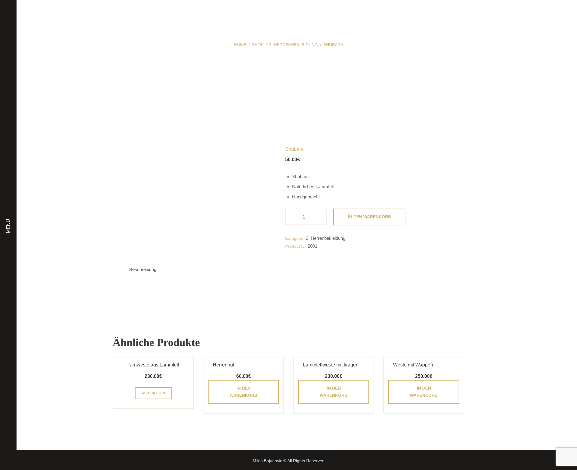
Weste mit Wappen (413, 364)
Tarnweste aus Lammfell (153, 364)
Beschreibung (142, 269)
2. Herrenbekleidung (293, 44)
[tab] (142, 269)
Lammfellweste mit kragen (331, 364)
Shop (258, 44)
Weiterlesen (153, 393)
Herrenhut (223, 364)
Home (240, 44)
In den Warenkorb (369, 216)
